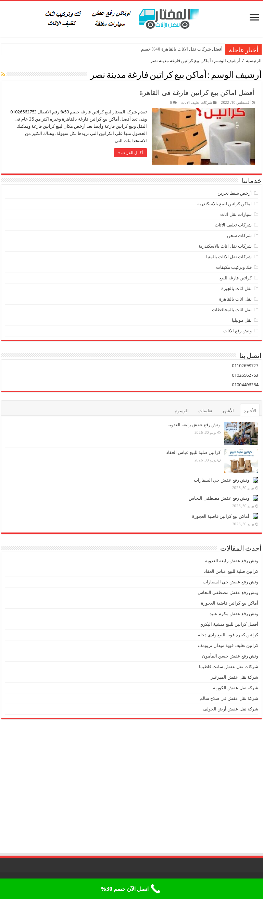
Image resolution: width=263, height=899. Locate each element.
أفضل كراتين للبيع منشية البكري (229, 624)
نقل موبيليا (242, 320)
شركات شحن (239, 235)
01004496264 (245, 384)
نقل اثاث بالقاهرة (235, 299)
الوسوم (182, 410)
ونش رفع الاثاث (237, 330)
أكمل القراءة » (130, 152)
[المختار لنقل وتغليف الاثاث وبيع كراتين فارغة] (131, 18)
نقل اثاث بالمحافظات (232, 309)
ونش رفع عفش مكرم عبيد (234, 613)
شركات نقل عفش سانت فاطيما (228, 666)
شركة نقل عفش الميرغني (234, 677)
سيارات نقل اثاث (236, 214)
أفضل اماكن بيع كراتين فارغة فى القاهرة (197, 92)
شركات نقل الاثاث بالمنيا (229, 256)
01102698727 (245, 365)
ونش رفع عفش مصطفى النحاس (219, 498)
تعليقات (205, 410)
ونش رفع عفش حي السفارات (221, 480)
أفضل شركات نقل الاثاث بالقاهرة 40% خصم (182, 49)
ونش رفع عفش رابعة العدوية (193, 424)
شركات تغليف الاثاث (196, 102)
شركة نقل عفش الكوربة (235, 687)
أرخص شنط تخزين (234, 193)
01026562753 (245, 375)
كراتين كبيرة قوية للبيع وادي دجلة (228, 634)
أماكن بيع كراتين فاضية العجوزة (220, 516)
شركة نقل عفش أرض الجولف (230, 708)
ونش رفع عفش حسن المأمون (230, 656)
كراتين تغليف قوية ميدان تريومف (228, 645)
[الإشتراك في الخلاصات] (3, 74)
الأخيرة (249, 410)
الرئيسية (254, 60)
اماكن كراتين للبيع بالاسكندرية (224, 203)
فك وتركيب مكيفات (234, 267)
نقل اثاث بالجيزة (236, 288)
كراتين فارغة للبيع (236, 277)
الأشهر (228, 410)
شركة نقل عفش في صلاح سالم (229, 698)
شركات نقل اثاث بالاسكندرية (225, 246)
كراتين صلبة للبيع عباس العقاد (193, 452)
